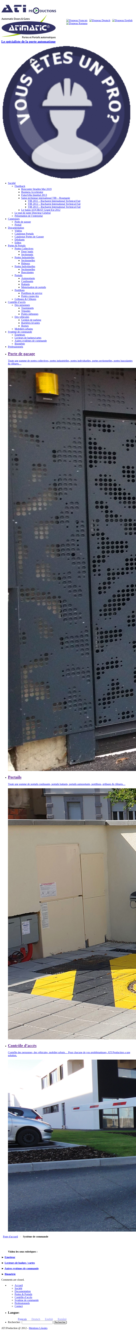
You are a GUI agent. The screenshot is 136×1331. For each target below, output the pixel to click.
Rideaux (25, 263)
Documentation (16, 227)
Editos (18, 242)
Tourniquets (27, 308)
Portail (18, 224)
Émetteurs (20, 334)
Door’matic (27, 251)
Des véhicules (22, 317)
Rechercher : (14, 1322)
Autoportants (28, 278)
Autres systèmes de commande (31, 340)
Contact (19, 1306)
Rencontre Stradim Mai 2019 (36, 189)
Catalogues (14, 218)
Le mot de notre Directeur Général (33, 212)
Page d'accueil (10, 1236)
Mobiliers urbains (24, 328)
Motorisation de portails (33, 287)
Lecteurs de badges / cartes (20, 1262)
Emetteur (10, 1257)
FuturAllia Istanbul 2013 (34, 195)
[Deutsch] (99, 20)
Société (12, 183)
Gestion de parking (31, 320)
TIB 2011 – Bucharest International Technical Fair (54, 201)
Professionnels (15, 346)
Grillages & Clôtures (25, 299)
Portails (18, 275)
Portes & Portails (17, 245)
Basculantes (27, 272)
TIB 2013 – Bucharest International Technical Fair (54, 207)
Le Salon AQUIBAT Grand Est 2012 (40, 209)
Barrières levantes (30, 322)
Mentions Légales (38, 1328)
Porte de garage (23, 221)
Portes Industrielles (24, 257)
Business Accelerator (32, 192)
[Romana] (76, 23)
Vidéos (18, 230)
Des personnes (22, 305)
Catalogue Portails (24, 233)
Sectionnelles (28, 260)
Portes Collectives (24, 248)
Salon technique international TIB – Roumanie (45, 198)
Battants (25, 284)
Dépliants (20, 239)
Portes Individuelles (25, 266)
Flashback (20, 186)
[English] (122, 20)
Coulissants (27, 281)
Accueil (19, 1285)
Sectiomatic (27, 254)
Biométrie (20, 343)
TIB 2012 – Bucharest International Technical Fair (54, 204)
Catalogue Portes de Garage (29, 236)
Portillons (20, 290)
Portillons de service (31, 293)
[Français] (76, 20)
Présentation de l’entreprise (29, 215)
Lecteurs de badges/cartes (28, 337)
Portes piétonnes (29, 314)
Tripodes (25, 311)
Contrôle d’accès (17, 302)
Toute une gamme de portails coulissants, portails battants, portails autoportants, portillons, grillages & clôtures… (66, 784)
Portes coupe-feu (30, 296)
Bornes (25, 325)
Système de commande (20, 331)
